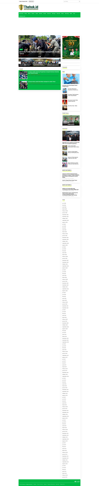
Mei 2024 (64, 250)
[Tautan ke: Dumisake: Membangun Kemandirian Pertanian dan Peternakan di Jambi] (64, 90)
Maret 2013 (64, 450)
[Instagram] (79, 481)
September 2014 (65, 416)
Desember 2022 (65, 283)
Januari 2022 (64, 304)
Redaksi (35, 484)
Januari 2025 (64, 235)
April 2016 (64, 383)
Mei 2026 (64, 205)
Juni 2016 (64, 380)
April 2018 (64, 349)
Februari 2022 (65, 302)
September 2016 (65, 376)
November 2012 (65, 458)
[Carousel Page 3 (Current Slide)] (71, 124)
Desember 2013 (65, 433)
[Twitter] (77, 481)
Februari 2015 (65, 406)
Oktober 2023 (65, 264)
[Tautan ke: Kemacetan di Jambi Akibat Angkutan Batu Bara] (64, 102)
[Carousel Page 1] (68, 124)
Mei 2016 (64, 382)
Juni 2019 (64, 332)
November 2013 (65, 435)
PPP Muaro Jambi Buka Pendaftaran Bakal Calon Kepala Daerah (70, 122)
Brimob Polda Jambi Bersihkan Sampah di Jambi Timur (41, 81)
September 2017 (65, 355)
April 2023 (64, 275)
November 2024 (65, 239)
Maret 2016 (64, 385)
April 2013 (64, 448)
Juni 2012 (64, 467)
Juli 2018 (64, 343)
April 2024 (64, 252)
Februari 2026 (65, 210)
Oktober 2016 (65, 374)
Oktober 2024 (65, 241)
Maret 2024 (64, 254)
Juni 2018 (64, 345)
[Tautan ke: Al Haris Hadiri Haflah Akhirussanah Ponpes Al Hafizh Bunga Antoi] (26, 63)
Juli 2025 (64, 224)
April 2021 (64, 315)
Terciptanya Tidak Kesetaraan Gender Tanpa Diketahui (73, 95)
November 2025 (65, 216)
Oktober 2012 (65, 460)
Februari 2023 (65, 279)
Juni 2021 (64, 311)
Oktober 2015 (65, 393)
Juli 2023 (64, 269)
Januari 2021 (64, 321)
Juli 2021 (64, 309)
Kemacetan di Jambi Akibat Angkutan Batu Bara (73, 101)
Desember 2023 (65, 260)
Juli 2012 (64, 465)
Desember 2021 (65, 305)
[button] (79, 1)
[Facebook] (75, 481)
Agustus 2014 (65, 418)
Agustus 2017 (65, 357)
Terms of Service (40, 484)
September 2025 (65, 220)
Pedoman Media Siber (51, 484)
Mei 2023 (64, 273)
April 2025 (64, 229)
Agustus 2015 (65, 395)
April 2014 (64, 425)
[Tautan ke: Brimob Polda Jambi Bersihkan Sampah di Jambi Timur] (23, 84)
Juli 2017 (64, 359)
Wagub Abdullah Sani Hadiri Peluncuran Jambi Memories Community (73, 163)
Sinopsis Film (62, 484)
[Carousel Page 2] (40, 56)
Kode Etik (57, 484)
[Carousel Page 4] (72, 124)
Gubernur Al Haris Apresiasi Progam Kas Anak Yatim (53, 65)
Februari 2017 (65, 368)
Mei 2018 (64, 347)
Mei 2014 (64, 423)
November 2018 (65, 340)
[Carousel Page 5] (73, 124)
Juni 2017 (64, 361)
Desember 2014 (65, 410)
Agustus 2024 (65, 245)
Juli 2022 (64, 292)
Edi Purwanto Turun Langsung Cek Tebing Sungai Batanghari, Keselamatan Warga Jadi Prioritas (70, 194)
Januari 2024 (64, 258)
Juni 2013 (64, 444)
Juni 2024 (64, 248)
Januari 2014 (64, 431)
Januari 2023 (64, 281)
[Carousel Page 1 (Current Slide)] (38, 56)
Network (45, 484)
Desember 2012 (65, 456)
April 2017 (64, 364)
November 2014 (65, 412)
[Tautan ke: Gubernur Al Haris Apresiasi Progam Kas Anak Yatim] (54, 63)
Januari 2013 (64, 454)
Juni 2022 (64, 294)
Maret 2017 (64, 366)
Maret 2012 (64, 473)
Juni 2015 (64, 399)
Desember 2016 (65, 372)
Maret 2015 (64, 404)
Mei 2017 (64, 362)
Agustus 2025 (65, 222)
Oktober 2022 (65, 286)
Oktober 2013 (65, 437)
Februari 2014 (65, 429)
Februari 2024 (65, 256)
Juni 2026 (64, 203)
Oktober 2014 (65, 414)
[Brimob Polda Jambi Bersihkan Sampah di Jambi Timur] (28, 85)
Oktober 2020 (65, 324)
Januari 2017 (64, 370)
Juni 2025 (64, 226)
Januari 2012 (64, 477)
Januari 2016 (64, 387)
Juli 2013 (64, 442)
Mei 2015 (64, 401)
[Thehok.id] (29, 7)
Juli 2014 (64, 420)
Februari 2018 (65, 351)
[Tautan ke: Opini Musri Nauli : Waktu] (64, 107)
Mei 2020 (64, 330)
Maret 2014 (64, 427)
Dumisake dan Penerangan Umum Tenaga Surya (69, 86)
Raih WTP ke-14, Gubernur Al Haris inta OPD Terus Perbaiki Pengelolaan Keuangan (70, 143)
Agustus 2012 (65, 463)
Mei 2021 (64, 313)
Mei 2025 (64, 228)
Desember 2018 (65, 338)
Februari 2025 (65, 233)
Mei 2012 (64, 469)
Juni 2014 (64, 421)
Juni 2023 (64, 271)
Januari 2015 (64, 408)
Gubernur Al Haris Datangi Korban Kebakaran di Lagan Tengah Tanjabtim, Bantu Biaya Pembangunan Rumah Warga (70, 175)
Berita (21, 49)
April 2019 (64, 334)
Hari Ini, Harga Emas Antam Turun (69, 180)
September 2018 (65, 342)
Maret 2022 (64, 300)
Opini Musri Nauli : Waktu (72, 105)
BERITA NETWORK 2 (67, 184)
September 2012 (65, 461)
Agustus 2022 (65, 290)
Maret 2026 (64, 208)
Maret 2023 (64, 277)
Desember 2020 (65, 323)
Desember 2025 (65, 214)
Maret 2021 (64, 317)
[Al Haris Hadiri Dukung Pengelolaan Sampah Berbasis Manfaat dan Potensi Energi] (58, 75)
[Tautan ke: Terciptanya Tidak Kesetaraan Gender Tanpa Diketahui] (64, 96)
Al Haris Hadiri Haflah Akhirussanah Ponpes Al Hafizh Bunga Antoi (24, 65)
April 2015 (64, 402)
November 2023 (65, 262)
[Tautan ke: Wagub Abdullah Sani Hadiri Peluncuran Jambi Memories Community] (64, 164)
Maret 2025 (64, 231)
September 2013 (65, 439)
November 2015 (65, 391)
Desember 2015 (65, 389)
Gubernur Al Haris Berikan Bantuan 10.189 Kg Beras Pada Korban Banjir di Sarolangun (39, 65)
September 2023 (65, 266)
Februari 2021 (65, 319)
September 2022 (65, 288)
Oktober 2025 (65, 218)
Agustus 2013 (65, 441)
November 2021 (65, 307)
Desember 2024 (65, 237)
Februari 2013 (65, 452)
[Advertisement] (49, 26)
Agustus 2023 (65, 267)
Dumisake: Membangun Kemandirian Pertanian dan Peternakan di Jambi (73, 89)
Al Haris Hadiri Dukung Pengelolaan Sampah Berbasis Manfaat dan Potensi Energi (37, 53)
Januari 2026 (64, 212)
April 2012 (64, 471)
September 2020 (65, 326)
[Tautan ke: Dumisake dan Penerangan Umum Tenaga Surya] (71, 79)
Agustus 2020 (65, 328)
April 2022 (64, 298)
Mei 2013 (64, 446)
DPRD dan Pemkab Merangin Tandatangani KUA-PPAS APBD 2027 (70, 189)
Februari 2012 (65, 475)
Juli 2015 (64, 397)
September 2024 (65, 243)
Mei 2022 (64, 296)
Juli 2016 (64, 378)
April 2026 (64, 207)
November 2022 (65, 285)
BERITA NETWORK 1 (67, 170)
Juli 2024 (64, 247)
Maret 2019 (64, 336)
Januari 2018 (64, 353)
